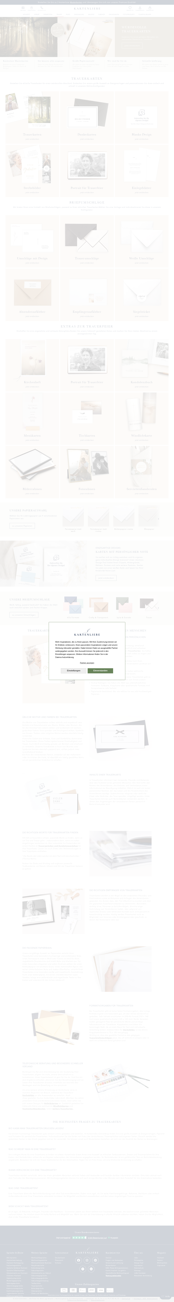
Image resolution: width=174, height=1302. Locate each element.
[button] (87, 662)
